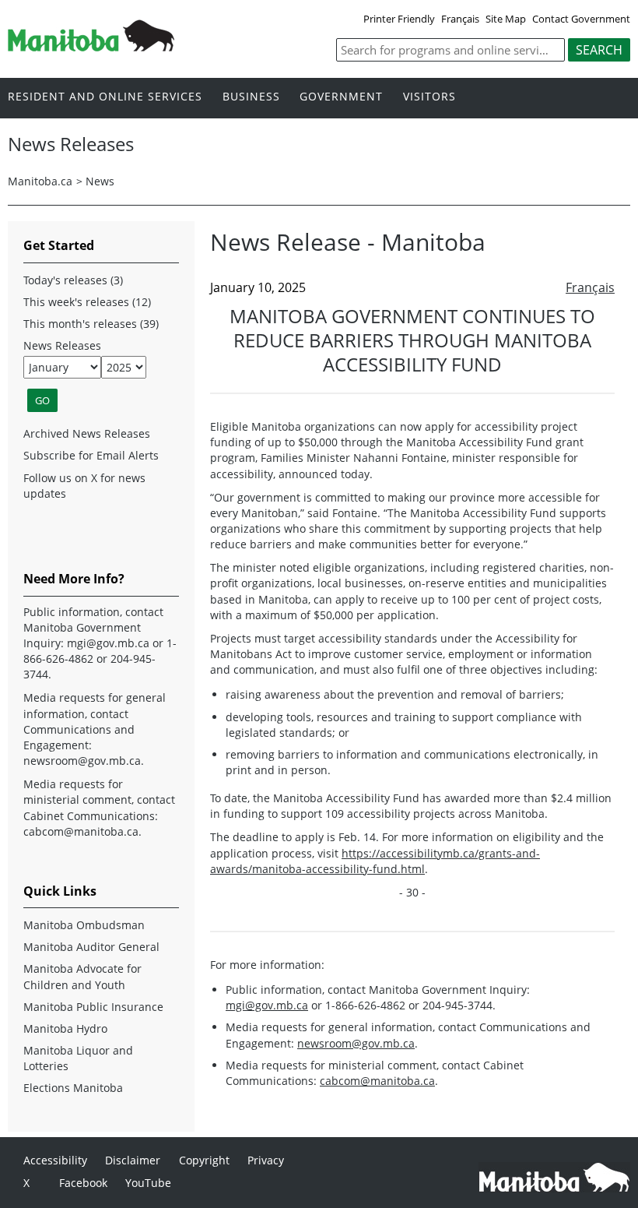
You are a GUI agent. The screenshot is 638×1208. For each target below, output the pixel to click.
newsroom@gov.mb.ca (356, 1043)
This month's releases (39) (91, 323)
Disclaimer (132, 1160)
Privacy (265, 1160)
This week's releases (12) (87, 301)
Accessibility (55, 1160)
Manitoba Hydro (65, 1028)
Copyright (204, 1160)
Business (251, 97)
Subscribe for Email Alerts (91, 455)
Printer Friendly (399, 19)
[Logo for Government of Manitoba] (91, 46)
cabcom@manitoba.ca (377, 1080)
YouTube (148, 1182)
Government (341, 97)
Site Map (506, 19)
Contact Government (581, 19)
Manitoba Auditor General (91, 946)
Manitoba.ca (40, 181)
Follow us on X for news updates (84, 485)
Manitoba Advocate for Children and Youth (82, 976)
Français (460, 19)
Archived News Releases (86, 433)
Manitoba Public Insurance (93, 1006)
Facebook (83, 1182)
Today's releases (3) (73, 280)
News (100, 181)
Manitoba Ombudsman (84, 924)
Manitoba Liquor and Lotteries (78, 1058)
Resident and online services (105, 97)
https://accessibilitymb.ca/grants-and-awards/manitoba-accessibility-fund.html (375, 861)
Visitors (429, 97)
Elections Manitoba (73, 1087)
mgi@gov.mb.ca (267, 1005)
